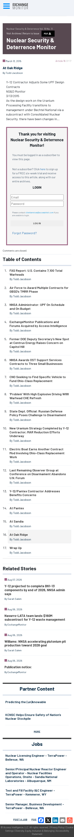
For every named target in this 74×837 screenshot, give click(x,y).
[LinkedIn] (55, 820)
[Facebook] (41, 820)
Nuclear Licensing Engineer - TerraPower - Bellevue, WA (36, 757)
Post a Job (20, 819)
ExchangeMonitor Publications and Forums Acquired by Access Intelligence (38, 324)
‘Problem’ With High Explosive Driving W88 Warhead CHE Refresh (39, 396)
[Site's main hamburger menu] (6, 6)
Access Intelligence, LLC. (16, 827)
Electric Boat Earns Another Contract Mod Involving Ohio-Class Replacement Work (37, 453)
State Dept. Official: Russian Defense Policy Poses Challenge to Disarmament (38, 413)
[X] (48, 820)
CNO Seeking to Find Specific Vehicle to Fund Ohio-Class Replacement (38, 379)
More (37, 731)
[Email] (62, 820)
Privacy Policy (57, 827)
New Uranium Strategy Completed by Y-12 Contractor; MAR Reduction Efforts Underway (39, 432)
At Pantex (17, 508)
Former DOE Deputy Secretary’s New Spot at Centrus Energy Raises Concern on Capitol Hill (39, 343)
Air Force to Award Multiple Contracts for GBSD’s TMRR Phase (39, 290)
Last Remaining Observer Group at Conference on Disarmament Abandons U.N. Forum (38, 474)
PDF (46, 33)
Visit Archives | (14, 33)
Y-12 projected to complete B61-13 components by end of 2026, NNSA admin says (34, 590)
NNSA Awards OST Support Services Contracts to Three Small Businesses (36, 362)
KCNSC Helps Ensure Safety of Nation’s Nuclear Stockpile (33, 717)
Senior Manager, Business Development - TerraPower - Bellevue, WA (34, 806)
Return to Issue (31, 33)
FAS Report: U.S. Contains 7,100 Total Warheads (36, 272)
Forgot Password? (24, 233)
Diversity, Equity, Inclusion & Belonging (34, 830)
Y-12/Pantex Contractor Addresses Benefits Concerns (35, 493)
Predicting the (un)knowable (25, 702)
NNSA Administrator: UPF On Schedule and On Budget (37, 307)
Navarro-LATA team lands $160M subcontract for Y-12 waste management (34, 618)
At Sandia (17, 521)
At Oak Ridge (19, 534)
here (42, 169)
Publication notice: (18, 667)
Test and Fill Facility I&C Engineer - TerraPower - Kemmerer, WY (30, 792)
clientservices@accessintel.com (39, 212)
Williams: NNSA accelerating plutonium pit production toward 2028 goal (35, 643)
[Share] (69, 820)
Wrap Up (16, 548)
